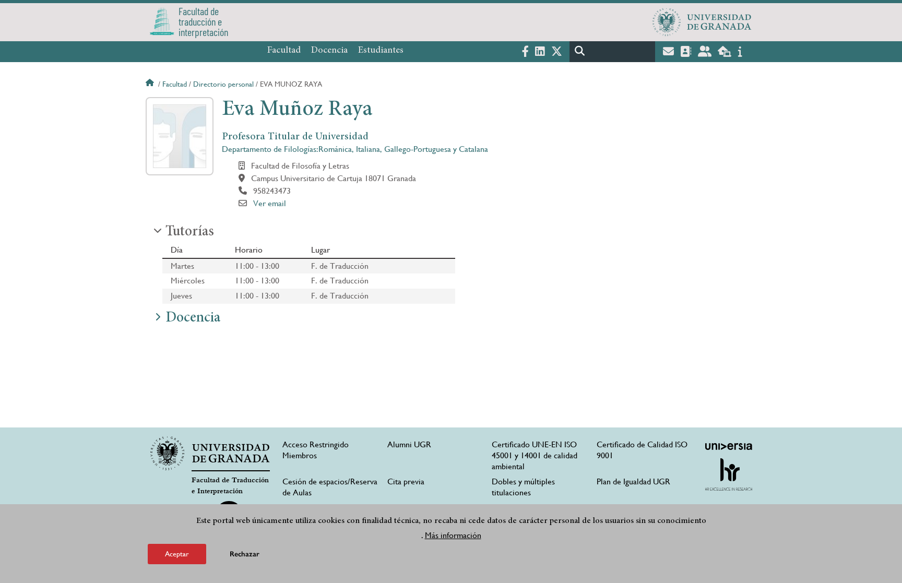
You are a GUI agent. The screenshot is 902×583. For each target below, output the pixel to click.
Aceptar (177, 554)
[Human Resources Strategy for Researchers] (728, 474)
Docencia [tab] (192, 318)
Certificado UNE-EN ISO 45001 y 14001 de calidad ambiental (534, 455)
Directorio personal (223, 84)
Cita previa (405, 481)
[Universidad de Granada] (702, 22)
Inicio (151, 84)
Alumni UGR (409, 444)
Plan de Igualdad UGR (633, 481)
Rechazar (244, 554)
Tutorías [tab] (189, 232)
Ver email (269, 203)
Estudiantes (380, 50)
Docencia (329, 50)
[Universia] (728, 446)
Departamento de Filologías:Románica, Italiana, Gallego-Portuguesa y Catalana (355, 149)
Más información (453, 535)
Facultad (284, 50)
